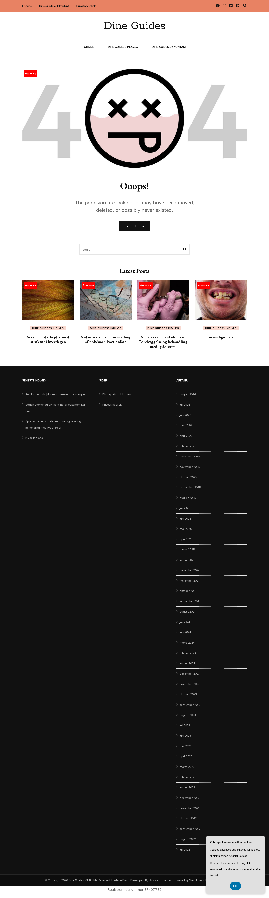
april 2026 (186, 436)
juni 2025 (185, 518)
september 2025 (190, 487)
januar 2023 (187, 787)
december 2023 (190, 673)
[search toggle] (245, 5)
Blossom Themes (160, 880)
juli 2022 (185, 849)
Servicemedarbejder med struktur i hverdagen (48, 339)
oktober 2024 (188, 591)
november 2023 (190, 684)
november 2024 (190, 580)
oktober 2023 (188, 694)
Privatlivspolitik (86, 6)
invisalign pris (221, 337)
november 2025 (190, 467)
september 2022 (190, 829)
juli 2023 (185, 725)
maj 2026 (186, 425)
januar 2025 (187, 560)
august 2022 (188, 839)
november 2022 (190, 808)
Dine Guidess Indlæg (123, 47)
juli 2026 (185, 404)
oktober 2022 (188, 818)
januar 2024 (187, 663)
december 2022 (190, 797)
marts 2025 (187, 549)
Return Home (134, 226)
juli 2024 (185, 622)
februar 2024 (188, 653)
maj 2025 (186, 529)
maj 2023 (186, 746)
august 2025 (188, 498)
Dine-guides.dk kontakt (54, 6)
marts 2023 (187, 767)
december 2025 (190, 456)
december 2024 (190, 570)
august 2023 (188, 715)
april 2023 (186, 756)
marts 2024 (187, 642)
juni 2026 (185, 415)
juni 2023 (185, 735)
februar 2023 (188, 777)
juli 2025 (185, 508)
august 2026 (188, 394)
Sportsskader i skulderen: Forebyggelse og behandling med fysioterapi (163, 342)
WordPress (196, 880)
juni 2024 (185, 632)
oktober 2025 (188, 477)
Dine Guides (134, 26)
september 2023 (190, 705)
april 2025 (186, 539)
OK (235, 886)
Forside (27, 6)
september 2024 (190, 601)
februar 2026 (188, 446)
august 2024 (188, 611)
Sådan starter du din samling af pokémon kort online (105, 339)
